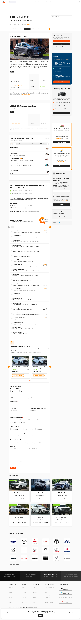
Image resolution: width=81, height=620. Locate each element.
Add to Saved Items (62, 216)
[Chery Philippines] (45, 549)
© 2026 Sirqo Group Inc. (67, 607)
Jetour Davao (14, 153)
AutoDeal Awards (48, 599)
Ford (34, 590)
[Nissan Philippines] (24, 541)
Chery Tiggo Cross (18, 492)
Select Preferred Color (16, 211)
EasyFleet (24, 592)
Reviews (21, 29)
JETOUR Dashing (19, 517)
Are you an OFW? (14, 388)
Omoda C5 (40, 492)
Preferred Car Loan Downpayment (19, 433)
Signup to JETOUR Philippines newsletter (61, 196)
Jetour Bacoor (14, 147)
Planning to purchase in (16, 417)
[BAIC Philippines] (45, 541)
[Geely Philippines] (45, 558)
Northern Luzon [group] (27, 143)
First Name (13, 395)
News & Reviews (39, 1)
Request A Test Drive (61, 46)
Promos (47, 29)
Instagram (11, 594)
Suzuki (34, 597)
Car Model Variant (30, 205)
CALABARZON (43, 227)
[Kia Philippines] (13, 558)
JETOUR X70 (40, 517)
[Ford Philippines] (13, 541)
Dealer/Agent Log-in (49, 602)
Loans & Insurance (50, 1)
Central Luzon (35, 227)
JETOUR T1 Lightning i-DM (62, 517)
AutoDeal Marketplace (49, 587)
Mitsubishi (35, 592)
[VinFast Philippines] (56, 558)
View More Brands (14, 564)
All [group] (14, 143)
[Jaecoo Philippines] (67, 558)
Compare (40, 29)
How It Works (11, 590)
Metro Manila (18, 227)
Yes (21, 391)
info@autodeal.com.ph (26, 94)
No (12, 391)
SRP (12, 71)
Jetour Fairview (14, 158)
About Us (11, 587)
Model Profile (13, 29)
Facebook (11, 592)
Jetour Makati (14, 170)
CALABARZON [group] (42, 143)
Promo (42, 80)
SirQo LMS (47, 592)
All (12, 227)
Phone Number (14, 408)
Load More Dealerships (18, 177)
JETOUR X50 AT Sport (16, 85)
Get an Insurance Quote (62, 165)
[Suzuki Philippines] (67, 549)
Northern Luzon (26, 227)
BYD (34, 587)
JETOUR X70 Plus (62, 492)
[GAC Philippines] (35, 549)
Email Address (13, 401)
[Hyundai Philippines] (67, 541)
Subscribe (61, 204)
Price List (27, 29)
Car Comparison (62, 1)
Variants (34, 29)
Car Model (12, 205)
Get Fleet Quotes (62, 81)
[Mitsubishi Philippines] (35, 541)
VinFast (34, 594)
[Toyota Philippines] (56, 549)
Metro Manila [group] (19, 143)
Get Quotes (62, 41)
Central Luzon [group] (35, 143)
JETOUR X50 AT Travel (16, 80)
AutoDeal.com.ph (17, 90)
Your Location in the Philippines (38, 408)
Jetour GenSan (14, 164)
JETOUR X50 (15, 61)
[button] (11, 144)
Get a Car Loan (62, 142)
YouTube (11, 597)
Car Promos (20, 1)
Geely (34, 602)
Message (12, 446)
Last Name (32, 395)
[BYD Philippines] (24, 558)
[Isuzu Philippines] (24, 549)
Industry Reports (48, 594)
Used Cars (29, 1)
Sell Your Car (24, 602)
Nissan (34, 599)
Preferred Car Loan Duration (17, 439)
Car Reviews (24, 594)
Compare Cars (25, 597)
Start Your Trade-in (62, 113)
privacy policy (61, 612)
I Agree (40, 615)
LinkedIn (10, 602)
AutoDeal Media (48, 590)
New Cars (11, 1)
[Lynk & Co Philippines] (35, 558)
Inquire (62, 44)
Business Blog (47, 597)
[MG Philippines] (56, 541)
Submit (13, 467)
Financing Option (14, 426)
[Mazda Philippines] (13, 549)
